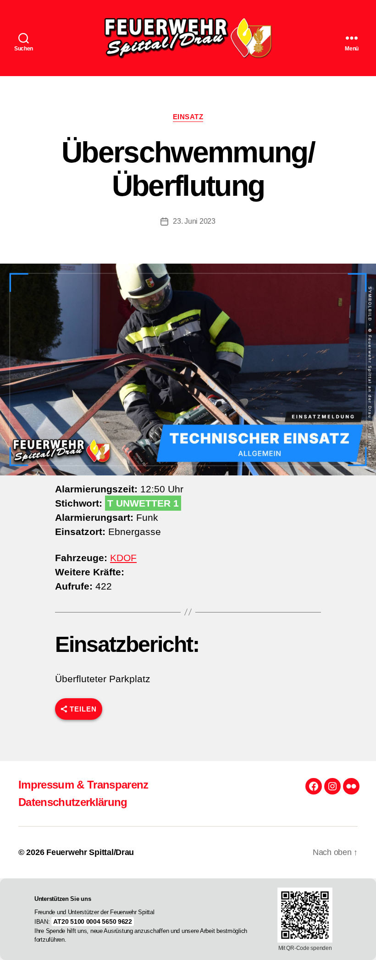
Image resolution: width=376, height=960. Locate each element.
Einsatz (188, 117)
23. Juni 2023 (194, 221)
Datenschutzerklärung (72, 802)
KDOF (123, 557)
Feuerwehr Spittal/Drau (90, 852)
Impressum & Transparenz (83, 784)
